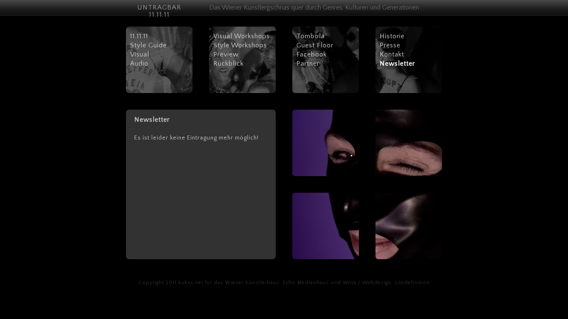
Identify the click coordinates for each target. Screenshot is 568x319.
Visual (139, 54)
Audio (139, 63)
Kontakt (392, 54)
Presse (390, 45)
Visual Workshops (241, 36)
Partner (307, 63)
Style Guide (148, 45)
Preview (226, 54)
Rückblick (228, 63)
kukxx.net (190, 282)
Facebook (311, 54)
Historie (392, 36)
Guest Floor (314, 45)
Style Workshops (240, 45)
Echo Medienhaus (306, 282)
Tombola (310, 36)
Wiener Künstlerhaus (252, 282)
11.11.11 (139, 36)
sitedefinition (412, 282)
